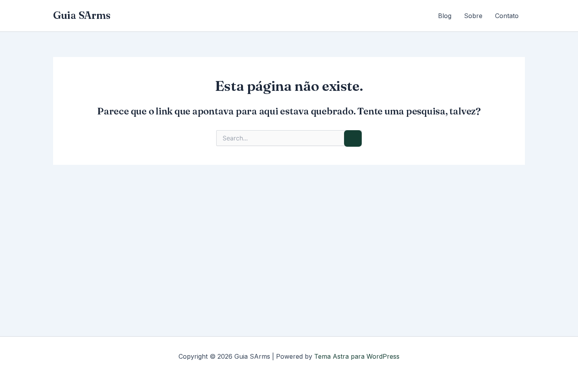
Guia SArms (81, 15)
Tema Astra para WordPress (356, 356)
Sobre (473, 16)
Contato (507, 16)
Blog (444, 16)
